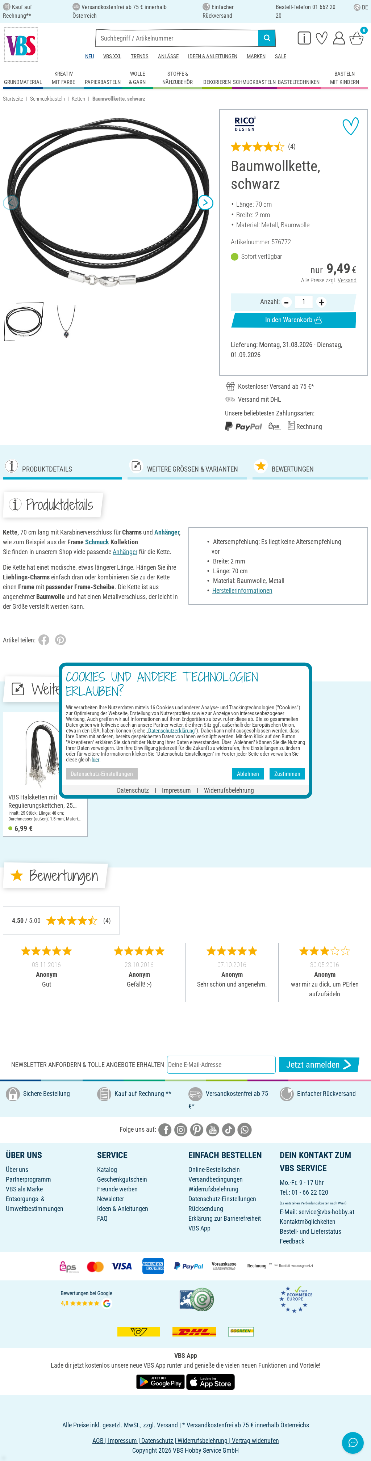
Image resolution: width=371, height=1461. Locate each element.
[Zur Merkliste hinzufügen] (351, 126)
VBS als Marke (24, 1189)
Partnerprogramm (28, 1179)
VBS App (199, 1228)
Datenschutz (133, 790)
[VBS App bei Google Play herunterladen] (161, 1381)
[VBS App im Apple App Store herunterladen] (210, 1381)
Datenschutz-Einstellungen (222, 1199)
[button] (11, 203)
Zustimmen (287, 773)
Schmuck (97, 542)
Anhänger (166, 532)
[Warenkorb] (356, 37)
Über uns (17, 1169)
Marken (256, 56)
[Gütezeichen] (197, 1298)
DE (365, 7)
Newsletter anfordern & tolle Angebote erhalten (87, 1064)
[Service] (304, 37)
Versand (347, 280)
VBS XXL (112, 56)
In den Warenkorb (288, 320)
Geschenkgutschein (122, 1179)
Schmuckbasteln (47, 99)
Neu (89, 56)
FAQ (102, 1218)
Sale (280, 56)
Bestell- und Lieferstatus (310, 1231)
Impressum (176, 790)
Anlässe (168, 56)
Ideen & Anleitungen (212, 56)
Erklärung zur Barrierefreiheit (224, 1218)
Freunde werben (117, 1189)
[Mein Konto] (339, 37)
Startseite (13, 99)
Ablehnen (248, 773)
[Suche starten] (267, 38)
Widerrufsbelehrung (213, 1189)
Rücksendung (205, 1208)
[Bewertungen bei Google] (86, 1298)
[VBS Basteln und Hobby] (21, 44)
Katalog (107, 1169)
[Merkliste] (321, 37)
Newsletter (110, 1199)
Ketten (78, 99)
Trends (140, 56)
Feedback (292, 1241)
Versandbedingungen (215, 1179)
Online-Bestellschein (214, 1169)
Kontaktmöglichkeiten (307, 1221)
